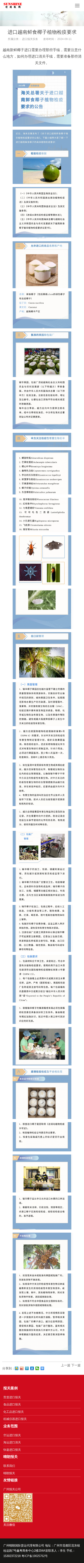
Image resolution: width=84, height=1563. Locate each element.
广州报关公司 (12, 1489)
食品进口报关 (12, 1404)
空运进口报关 (12, 1435)
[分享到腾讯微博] (27, 1368)
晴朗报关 (9, 1473)
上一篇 (65, 1365)
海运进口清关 (12, 1442)
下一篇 (76, 1365)
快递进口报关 (12, 1449)
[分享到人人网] (32, 1368)
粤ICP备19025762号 (35, 1556)
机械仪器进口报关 (15, 1419)
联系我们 (9, 1465)
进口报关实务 (30, 39)
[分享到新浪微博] (22, 1368)
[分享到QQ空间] (17, 1368)
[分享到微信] (37, 1368)
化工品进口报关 (13, 1411)
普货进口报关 (12, 1397)
